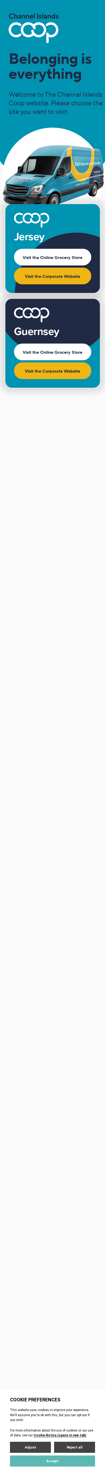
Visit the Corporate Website (52, 276)
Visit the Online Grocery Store (52, 257)
